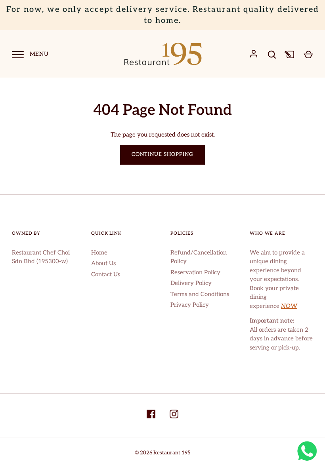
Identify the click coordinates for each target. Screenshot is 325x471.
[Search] (272, 54)
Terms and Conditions (199, 294)
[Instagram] (174, 415)
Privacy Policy (189, 304)
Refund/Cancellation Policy (198, 257)
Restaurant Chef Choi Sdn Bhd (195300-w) (41, 257)
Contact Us (105, 274)
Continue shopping (163, 154)
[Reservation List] (290, 54)
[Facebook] (151, 415)
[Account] (253, 54)
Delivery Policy (191, 283)
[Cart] (308, 54)
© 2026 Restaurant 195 (163, 453)
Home (99, 252)
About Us (103, 263)
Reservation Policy (195, 272)
